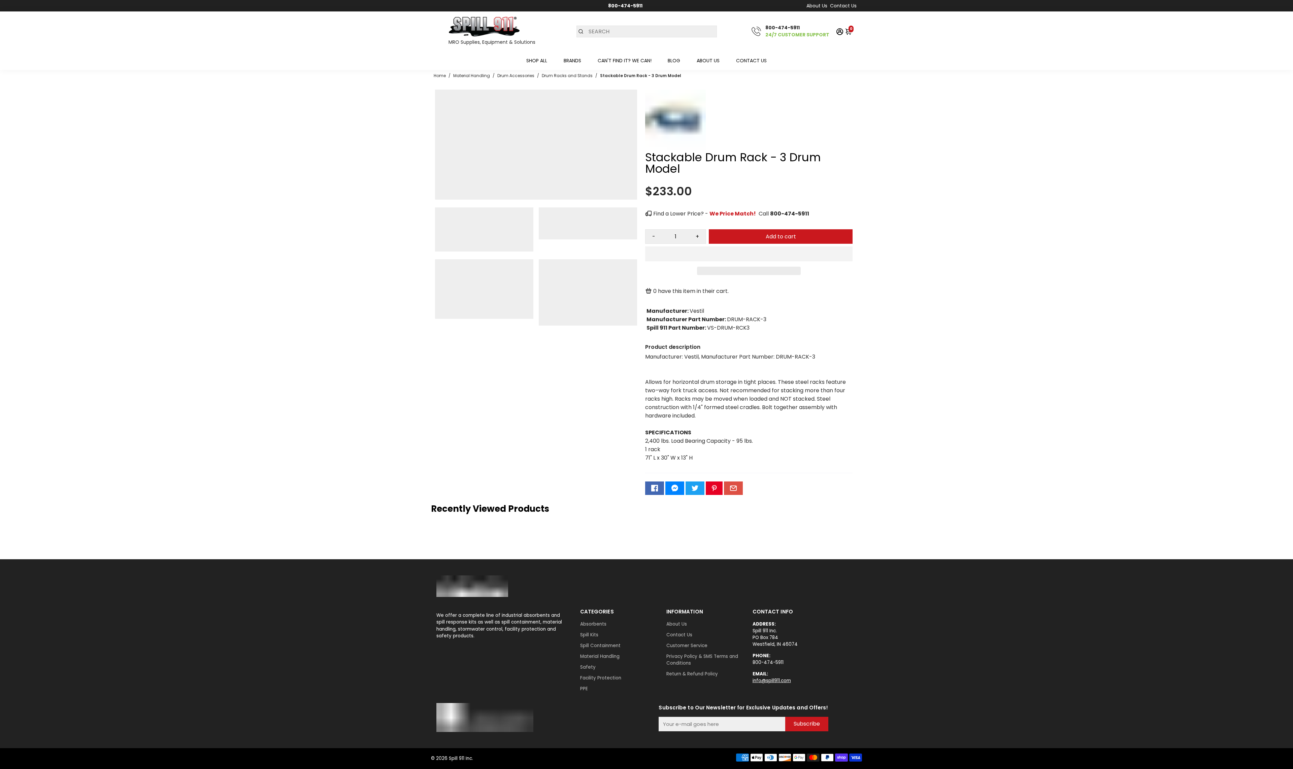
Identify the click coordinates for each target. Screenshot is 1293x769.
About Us (816, 5)
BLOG (674, 60)
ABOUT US (708, 60)
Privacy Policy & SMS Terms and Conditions (702, 659)
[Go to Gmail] (733, 488)
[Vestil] (675, 148)
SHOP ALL (536, 60)
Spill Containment (600, 645)
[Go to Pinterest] (714, 488)
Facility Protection (600, 678)
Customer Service (686, 645)
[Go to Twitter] (695, 488)
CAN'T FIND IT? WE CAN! (625, 60)
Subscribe (807, 724)
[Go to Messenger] (674, 488)
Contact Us (843, 5)
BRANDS (572, 60)
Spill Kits (589, 635)
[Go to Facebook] (654, 488)
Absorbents (593, 624)
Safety (588, 667)
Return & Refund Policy (692, 674)
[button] (749, 253)
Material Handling (600, 656)
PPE (584, 689)
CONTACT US (751, 60)
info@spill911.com (772, 680)
